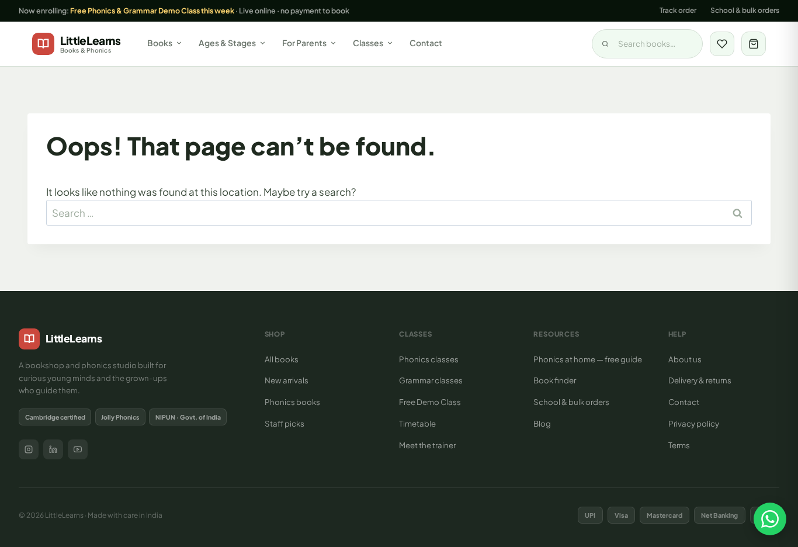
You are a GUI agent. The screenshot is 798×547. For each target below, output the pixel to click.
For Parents (304, 42)
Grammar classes (431, 380)
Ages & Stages (227, 42)
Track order (678, 10)
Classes (368, 42)
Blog (542, 423)
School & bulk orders (744, 10)
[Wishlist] (722, 44)
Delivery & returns (699, 380)
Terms (679, 445)
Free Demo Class (430, 402)
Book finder (554, 380)
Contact (426, 42)
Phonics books (292, 402)
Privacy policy (693, 423)
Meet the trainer (427, 445)
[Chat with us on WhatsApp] (770, 519)
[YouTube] (78, 449)
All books (282, 359)
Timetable (417, 423)
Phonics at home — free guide (587, 359)
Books (159, 42)
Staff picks (284, 423)
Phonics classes (429, 359)
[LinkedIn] (53, 449)
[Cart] (753, 44)
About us (685, 359)
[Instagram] (29, 449)
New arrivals (286, 380)
